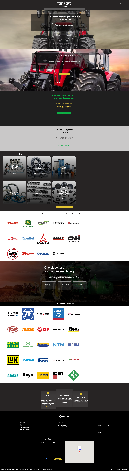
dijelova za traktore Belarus (64, 84)
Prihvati (124, 469)
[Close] (127, 469)
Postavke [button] (112, 469)
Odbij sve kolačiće (118, 469)
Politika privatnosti (50, 469)
